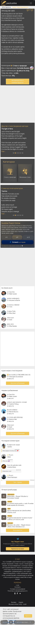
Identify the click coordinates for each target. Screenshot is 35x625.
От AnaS (9, 319)
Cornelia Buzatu (23, 68)
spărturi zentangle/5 (13, 298)
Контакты (17, 587)
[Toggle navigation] (31, 3)
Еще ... (3, 151)
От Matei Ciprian (12, 294)
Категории (9, 161)
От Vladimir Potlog (12, 404)
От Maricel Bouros (12, 411)
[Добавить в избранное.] (32, 10)
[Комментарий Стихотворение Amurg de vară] (28, 10)
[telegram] (20, 593)
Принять (28, 616)
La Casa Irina (10, 292)
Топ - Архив (17, 482)
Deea (9, 457)
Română (14, 602)
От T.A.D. (9, 307)
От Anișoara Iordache (13, 300)
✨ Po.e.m (10, 455)
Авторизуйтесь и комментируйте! (17, 81)
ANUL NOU (10, 324)
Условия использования (17, 589)
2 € (6, 237)
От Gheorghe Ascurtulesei (15, 376)
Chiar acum (10, 317)
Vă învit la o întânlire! (13, 305)
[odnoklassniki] (15, 593)
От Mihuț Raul (11, 313)
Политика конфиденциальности (17, 591)
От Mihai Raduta (12, 326)
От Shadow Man (12, 419)
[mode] (11, 622)
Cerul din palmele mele (14, 465)
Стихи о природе (20, 66)
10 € (28, 237)
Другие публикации (18, 383)
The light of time (7, 129)
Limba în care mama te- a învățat (17, 402)
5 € (17, 237)
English (21, 602)
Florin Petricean (12, 477)
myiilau (9, 446)
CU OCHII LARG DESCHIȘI (15, 417)
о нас (17, 585)
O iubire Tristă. (11, 311)
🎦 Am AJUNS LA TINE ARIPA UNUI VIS (18, 374)
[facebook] (18, 593)
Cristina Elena (11, 467)
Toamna (4, 191)
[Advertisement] (17, 104)
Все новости (17, 530)
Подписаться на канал (17, 548)
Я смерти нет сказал (13, 444)
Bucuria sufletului (12, 409)
